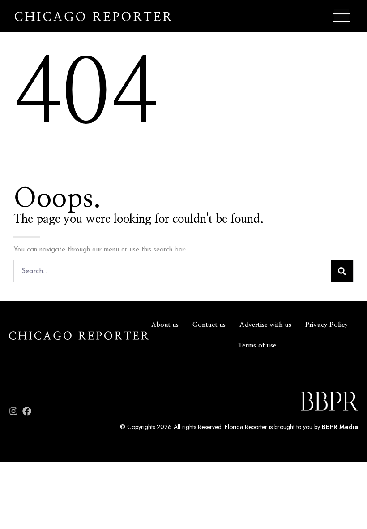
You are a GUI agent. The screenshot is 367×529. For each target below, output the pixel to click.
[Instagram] (13, 411)
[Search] (342, 271)
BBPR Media (340, 426)
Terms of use (257, 345)
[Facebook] (26, 411)
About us (165, 324)
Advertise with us (265, 324)
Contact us (209, 324)
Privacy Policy (327, 324)
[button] (341, 18)
